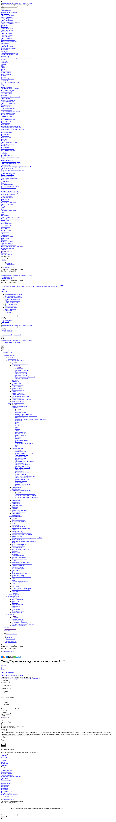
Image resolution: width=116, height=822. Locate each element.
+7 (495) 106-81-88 (7, 254)
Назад (11, 357)
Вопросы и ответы (6, 773)
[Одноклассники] (4, 657)
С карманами (19, 368)
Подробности (5, 717)
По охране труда (6, 793)
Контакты (4, 755)
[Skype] (17, 657)
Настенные (4, 786)
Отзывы (3, 760)
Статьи (3, 762)
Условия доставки (6, 770)
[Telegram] (19, 657)
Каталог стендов (13, 359)
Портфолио (4, 763)
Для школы (18, 411)
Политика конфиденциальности (11, 776)
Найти (3, 817)
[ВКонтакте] (2, 657)
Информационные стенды (20, 364)
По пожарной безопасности (9, 794)
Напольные (4, 788)
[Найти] (2, 8)
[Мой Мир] (7, 657)
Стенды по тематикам (18, 520)
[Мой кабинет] (1, 333)
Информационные (6, 783)
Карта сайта (4, 778)
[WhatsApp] (14, 657)
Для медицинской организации (25, 494)
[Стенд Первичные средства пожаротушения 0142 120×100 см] (20, 679)
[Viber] (12, 657)
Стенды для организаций (19, 406)
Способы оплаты (6, 772)
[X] (9, 657)
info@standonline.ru (8, 268)
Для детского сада (20, 451)
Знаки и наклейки (17, 599)
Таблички (15, 617)
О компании (4, 757)
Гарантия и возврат (7, 775)
